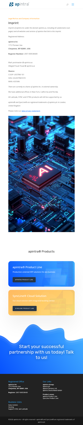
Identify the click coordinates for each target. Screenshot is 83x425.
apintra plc (46, 386)
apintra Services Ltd (50, 388)
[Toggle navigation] (71, 4)
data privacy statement (31, 111)
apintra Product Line (24, 279)
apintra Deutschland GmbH (52, 390)
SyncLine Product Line (24, 308)
